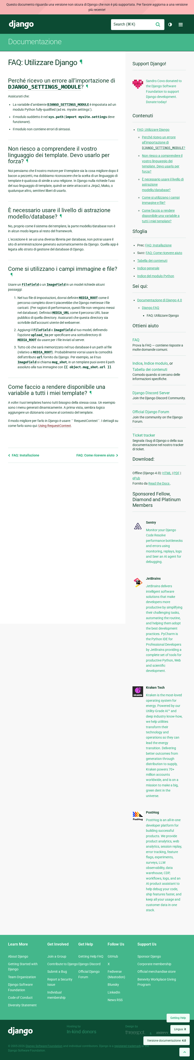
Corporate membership (154, 964)
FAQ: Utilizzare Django (153, 129)
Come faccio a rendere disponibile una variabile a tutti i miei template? (161, 216)
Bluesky (113, 984)
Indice (137, 363)
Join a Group (56, 956)
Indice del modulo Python (155, 276)
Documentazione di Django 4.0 (159, 300)
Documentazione (35, 41)
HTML (166, 473)
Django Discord (89, 964)
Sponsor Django (149, 956)
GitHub (113, 956)
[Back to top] (185, 1052)
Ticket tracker (143, 435)
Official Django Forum (150, 412)
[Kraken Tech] (137, 696)
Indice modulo (156, 363)
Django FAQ (150, 308)
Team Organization (22, 977)
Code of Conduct (20, 997)
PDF (176, 473)
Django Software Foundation (44, 1046)
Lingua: (180, 1029)
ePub (136, 478)
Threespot (136, 1033)
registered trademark (127, 1046)
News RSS (115, 1000)
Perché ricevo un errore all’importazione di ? (163, 142)
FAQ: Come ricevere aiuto (95, 455)
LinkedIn (114, 992)
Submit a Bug (57, 971)
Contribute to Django (62, 964)
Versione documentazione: (166, 1040)
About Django (18, 956)
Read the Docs (159, 483)
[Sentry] (137, 530)
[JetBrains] (137, 587)
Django (21, 24)
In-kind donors (81, 1031)
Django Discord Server (151, 393)
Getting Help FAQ (90, 956)
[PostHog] (137, 820)
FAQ (135, 340)
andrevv (167, 1033)
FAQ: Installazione (25, 455)
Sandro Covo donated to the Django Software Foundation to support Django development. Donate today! (164, 91)
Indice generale (148, 268)
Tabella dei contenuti (152, 261)
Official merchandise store (156, 971)
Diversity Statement (22, 1005)
